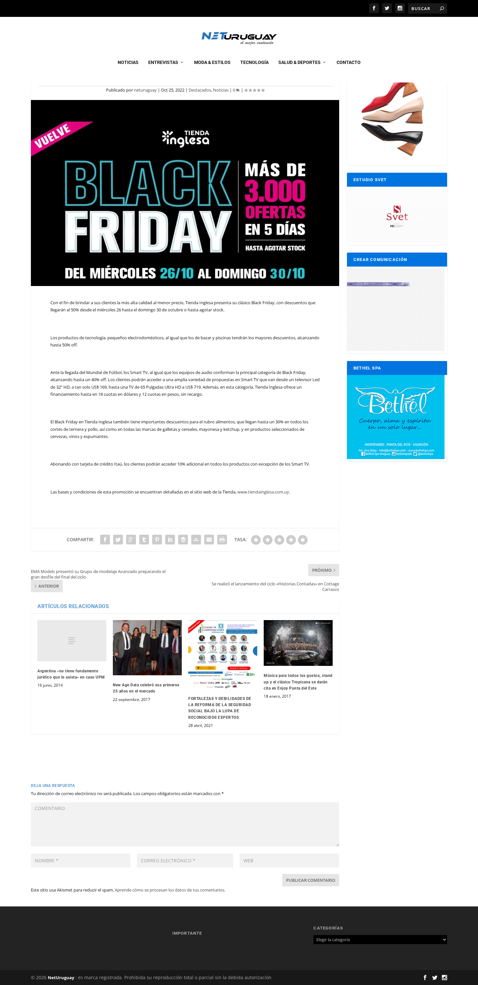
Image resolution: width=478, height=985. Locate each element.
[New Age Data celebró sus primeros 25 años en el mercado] (147, 647)
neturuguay (145, 90)
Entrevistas (163, 62)
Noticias (128, 62)
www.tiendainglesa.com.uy (263, 492)
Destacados (200, 90)
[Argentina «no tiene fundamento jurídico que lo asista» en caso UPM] (71, 640)
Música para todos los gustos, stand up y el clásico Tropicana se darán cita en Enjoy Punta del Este (298, 681)
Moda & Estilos (212, 62)
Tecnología (254, 62)
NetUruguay (61, 977)
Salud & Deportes (299, 62)
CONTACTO (349, 62)
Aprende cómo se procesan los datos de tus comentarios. (170, 890)
